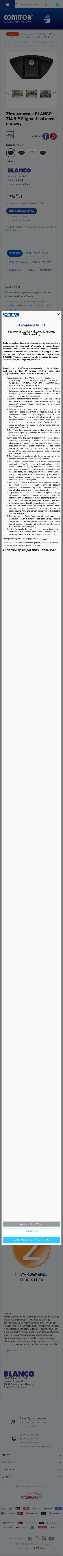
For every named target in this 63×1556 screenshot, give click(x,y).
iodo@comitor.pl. (33, 396)
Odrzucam (31, 1231)
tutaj (45, 538)
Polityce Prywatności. (48, 534)
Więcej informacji (31, 1224)
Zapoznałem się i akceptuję (31, 1239)
